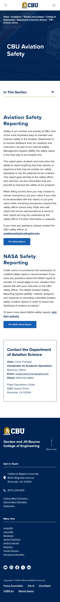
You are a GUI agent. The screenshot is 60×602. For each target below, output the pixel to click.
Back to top (51, 449)
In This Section (15, 92)
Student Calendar (11, 543)
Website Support (26, 591)
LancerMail (8, 531)
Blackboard (8, 535)
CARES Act (8, 591)
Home (6, 16)
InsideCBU (8, 528)
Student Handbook (11, 539)
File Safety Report (16, 241)
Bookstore (8, 546)
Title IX (31, 585)
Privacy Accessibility (13, 585)
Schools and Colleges (34, 16)
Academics (16, 16)
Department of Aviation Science (32, 19)
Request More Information (15, 502)
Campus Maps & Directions (15, 498)
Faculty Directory (11, 550)
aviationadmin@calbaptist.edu (32, 374)
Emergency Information (13, 554)
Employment (9, 505)
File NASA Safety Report (19, 324)
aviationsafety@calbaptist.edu (21, 233)
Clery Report (45, 585)
